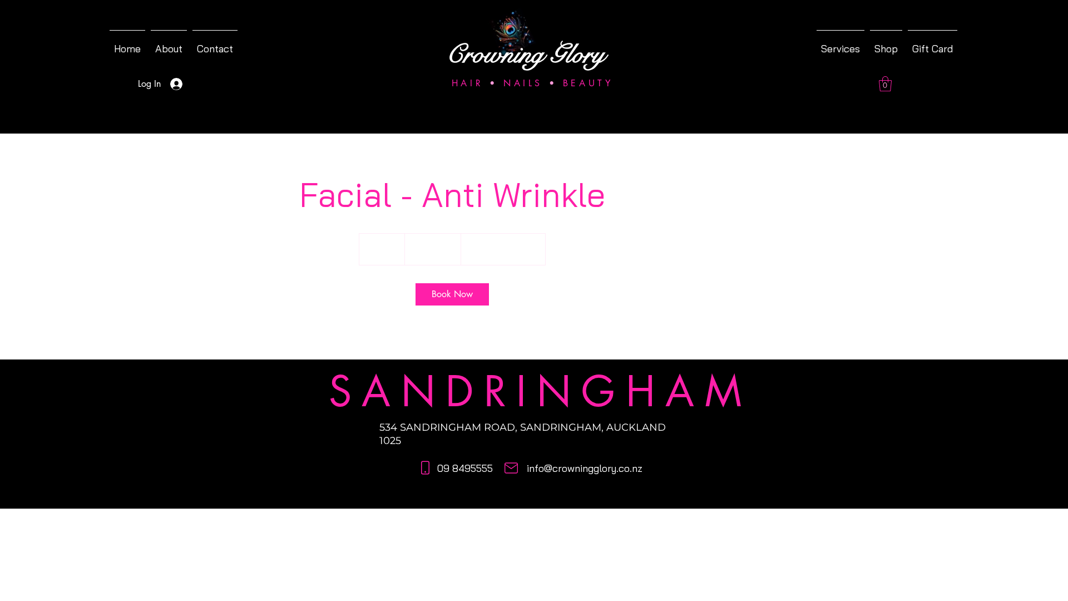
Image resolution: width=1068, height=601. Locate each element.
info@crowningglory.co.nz (584, 468)
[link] (452, 294)
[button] (885, 83)
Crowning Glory (525, 54)
